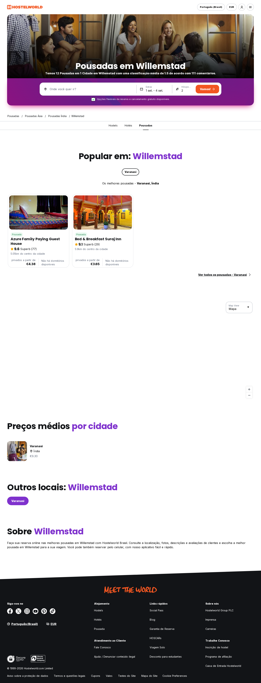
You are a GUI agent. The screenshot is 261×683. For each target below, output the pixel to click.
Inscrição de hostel (216, 647)
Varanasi (17, 501)
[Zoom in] (249, 389)
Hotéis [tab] (128, 125)
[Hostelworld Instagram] (27, 611)
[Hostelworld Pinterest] (44, 611)
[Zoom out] (249, 395)
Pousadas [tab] (145, 125)
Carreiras (210, 628)
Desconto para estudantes (165, 656)
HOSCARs (155, 638)
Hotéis (98, 619)
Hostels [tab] (113, 125)
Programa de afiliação (218, 656)
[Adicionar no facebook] (10, 611)
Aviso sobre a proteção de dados (27, 675)
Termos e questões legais (69, 675)
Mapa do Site (149, 675)
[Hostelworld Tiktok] (52, 611)
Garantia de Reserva (162, 628)
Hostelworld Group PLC (219, 610)
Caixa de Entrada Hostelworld (223, 665)
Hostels (98, 610)
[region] (130, 350)
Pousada (16, 234)
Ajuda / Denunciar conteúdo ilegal (114, 656)
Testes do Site (127, 675)
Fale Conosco (102, 647)
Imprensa (210, 619)
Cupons (95, 675)
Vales (109, 675)
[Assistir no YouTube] (35, 611)
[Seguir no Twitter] (18, 611)
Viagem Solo (157, 647)
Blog (152, 619)
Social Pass (156, 610)
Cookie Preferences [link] (174, 675)
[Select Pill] (241, 7)
